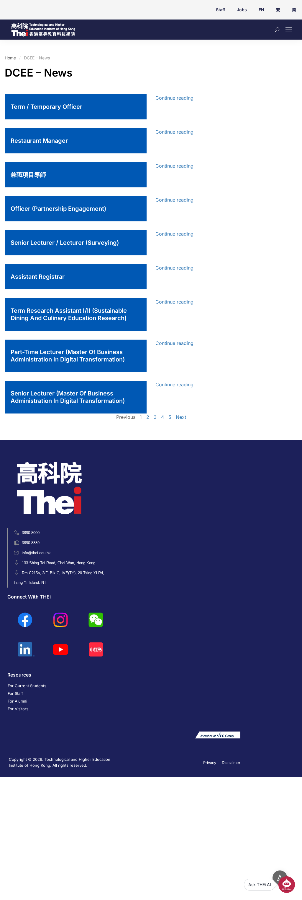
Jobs (242, 9)
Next (181, 417)
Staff (220, 9)
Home (10, 57)
